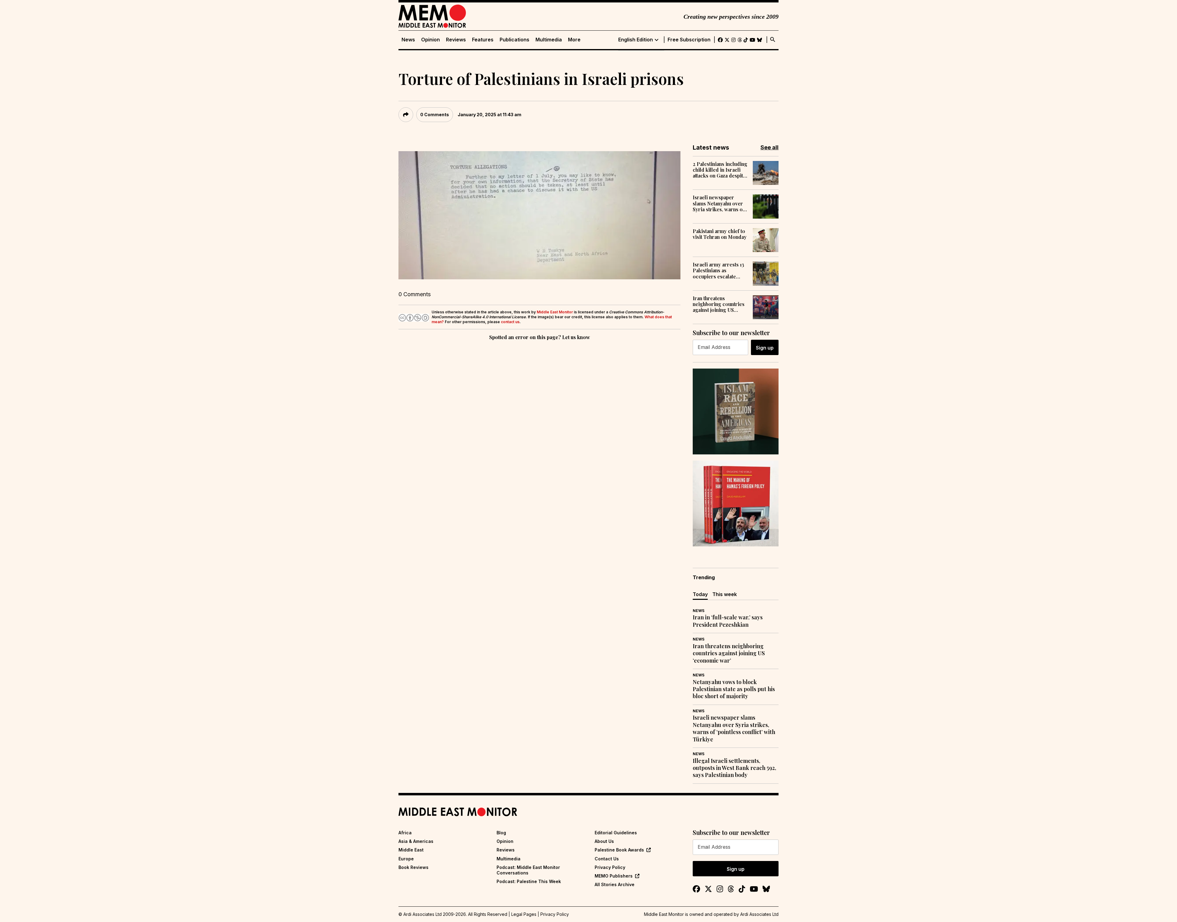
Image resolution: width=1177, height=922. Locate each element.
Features (482, 40)
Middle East (411, 849)
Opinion (430, 40)
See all (769, 147)
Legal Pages (523, 914)
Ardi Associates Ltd (759, 914)
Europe (406, 858)
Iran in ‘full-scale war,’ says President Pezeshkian (728, 621)
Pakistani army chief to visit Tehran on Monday (720, 234)
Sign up (765, 348)
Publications (514, 40)
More (574, 40)
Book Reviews (413, 867)
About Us (604, 841)
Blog (501, 832)
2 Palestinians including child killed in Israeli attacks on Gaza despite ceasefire (720, 170)
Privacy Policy (610, 867)
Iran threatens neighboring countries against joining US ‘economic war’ (719, 304)
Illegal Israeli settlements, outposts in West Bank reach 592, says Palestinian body (734, 768)
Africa (405, 832)
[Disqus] (539, 426)
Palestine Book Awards (619, 849)
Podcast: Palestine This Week (529, 881)
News (408, 40)
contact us (510, 321)
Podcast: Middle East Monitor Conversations (528, 870)
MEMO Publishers (614, 875)
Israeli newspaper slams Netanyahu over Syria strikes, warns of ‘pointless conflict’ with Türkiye (719, 203)
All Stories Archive (614, 884)
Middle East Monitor (555, 312)
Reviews (456, 40)
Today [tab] (700, 594)
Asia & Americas (415, 841)
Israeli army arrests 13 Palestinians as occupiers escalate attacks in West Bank (718, 270)
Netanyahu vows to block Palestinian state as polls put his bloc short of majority (734, 689)
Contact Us (607, 858)
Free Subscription (689, 40)
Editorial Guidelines (616, 832)
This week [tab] (724, 594)
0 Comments (434, 114)
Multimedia (548, 40)
